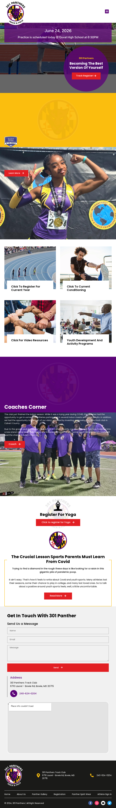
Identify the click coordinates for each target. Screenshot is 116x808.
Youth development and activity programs (85, 342)
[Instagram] (97, 803)
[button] (107, 11)
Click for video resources (29, 340)
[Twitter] (109, 803)
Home (7, 794)
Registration (59, 794)
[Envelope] (103, 803)
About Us (21, 794)
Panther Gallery (39, 794)
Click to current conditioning (78, 288)
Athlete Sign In (104, 794)
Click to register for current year (25, 288)
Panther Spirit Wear (81, 794)
